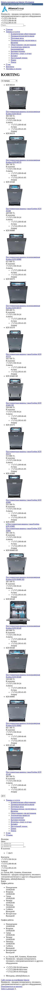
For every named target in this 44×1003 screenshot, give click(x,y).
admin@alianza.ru (25, 4)
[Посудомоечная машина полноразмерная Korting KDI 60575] (17, 303)
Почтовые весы (17, 38)
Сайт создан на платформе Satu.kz (15, 980)
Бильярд (14, 56)
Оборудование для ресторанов (23, 45)
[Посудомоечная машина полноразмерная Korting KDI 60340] (17, 673)
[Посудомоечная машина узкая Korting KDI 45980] (14, 498)
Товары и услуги (13, 32)
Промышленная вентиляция (22, 36)
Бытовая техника (18, 51)
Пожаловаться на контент (11, 986)
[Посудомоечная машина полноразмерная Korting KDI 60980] (16, 255)
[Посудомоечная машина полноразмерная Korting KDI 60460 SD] (17, 575)
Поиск (13, 62)
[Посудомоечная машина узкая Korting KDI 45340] (15, 206)
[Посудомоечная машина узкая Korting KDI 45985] (24, 526)
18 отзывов (29, 2)
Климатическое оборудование (23, 34)
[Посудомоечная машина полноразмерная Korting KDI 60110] (17, 109)
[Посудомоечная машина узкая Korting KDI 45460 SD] (15, 401)
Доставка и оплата (13, 69)
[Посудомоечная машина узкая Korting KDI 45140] (14, 770)
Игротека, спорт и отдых (21, 53)
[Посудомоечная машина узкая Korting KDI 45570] (15, 352)
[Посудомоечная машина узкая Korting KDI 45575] (16, 449)
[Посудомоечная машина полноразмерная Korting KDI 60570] (17, 158)
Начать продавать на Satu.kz (12, 2)
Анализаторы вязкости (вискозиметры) (20, 48)
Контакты (10, 67)
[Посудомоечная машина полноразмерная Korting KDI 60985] (17, 721)
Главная (9, 29)
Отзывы (9, 835)
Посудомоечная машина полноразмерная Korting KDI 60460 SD (23, 578)
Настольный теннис (19, 58)
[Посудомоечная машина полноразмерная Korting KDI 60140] (18, 624)
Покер (13, 60)
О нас (8, 64)
